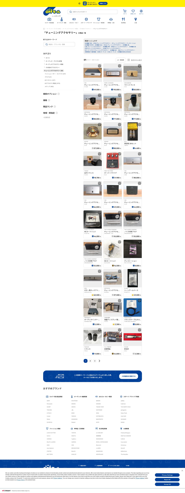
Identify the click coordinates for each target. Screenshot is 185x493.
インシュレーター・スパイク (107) (55, 74)
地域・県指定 (49, 113)
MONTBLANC (99, 454)
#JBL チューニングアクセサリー (93, 47)
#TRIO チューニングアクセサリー (102, 43)
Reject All (167, 479)
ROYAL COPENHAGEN (102, 442)
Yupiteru (73, 439)
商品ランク (48, 106)
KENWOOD (74, 419)
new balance (50, 448)
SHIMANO (123, 419)
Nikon (48, 419)
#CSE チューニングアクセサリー (93, 48)
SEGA (97, 413)
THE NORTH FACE (125, 407)
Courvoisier (124, 442)
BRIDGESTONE (75, 448)
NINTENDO (99, 410)
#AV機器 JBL (126, 45)
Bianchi (73, 451)
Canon (48, 416)
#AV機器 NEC (113, 50)
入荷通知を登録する (129, 376)
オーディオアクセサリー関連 (70, 29)
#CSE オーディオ (111, 52)
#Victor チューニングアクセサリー (113, 45)
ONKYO (73, 407)
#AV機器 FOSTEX (89, 45)
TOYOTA (73, 433)
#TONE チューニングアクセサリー (112, 48)
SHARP (49, 407)
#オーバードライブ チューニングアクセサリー (97, 50)
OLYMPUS (49, 422)
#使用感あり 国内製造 (90, 52)
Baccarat (98, 445)
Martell (123, 448)
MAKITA (73, 436)
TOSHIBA (49, 410)
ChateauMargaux (125, 433)
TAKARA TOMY (100, 407)
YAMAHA (73, 416)
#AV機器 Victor (99, 45)
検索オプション (50, 94)
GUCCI (48, 436)
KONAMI (98, 404)
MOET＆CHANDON (126, 436)
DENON (73, 404)
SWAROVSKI (99, 451)
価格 (45, 100)
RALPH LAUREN (51, 442)
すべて (48, 58)
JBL (72, 410)
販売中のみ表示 (136, 60)
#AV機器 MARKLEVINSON (124, 52)
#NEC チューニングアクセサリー (126, 50)
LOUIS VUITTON (51, 433)
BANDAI (98, 401)
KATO (97, 422)
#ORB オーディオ (101, 52)
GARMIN (73, 442)
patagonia (123, 410)
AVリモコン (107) (50, 80)
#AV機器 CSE (132, 47)
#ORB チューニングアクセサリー (119, 47)
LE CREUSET (99, 433)
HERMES (49, 439)
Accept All (167, 484)
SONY (48, 401)
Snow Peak (124, 413)
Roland (73, 422)
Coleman (123, 404)
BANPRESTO (99, 419)
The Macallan (124, 454)
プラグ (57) (48, 77)
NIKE (48, 445)
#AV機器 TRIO (88, 43)
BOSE (72, 413)
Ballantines (124, 451)
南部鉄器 (98, 436)
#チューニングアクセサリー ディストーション (124, 43)
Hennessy (123, 445)
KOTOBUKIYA (99, 416)
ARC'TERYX (50, 454)
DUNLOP (73, 454)
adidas (122, 401)
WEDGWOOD (99, 439)
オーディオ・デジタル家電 (54, 29)
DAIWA (122, 422)
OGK (72, 445)
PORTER (49, 451)
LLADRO (98, 448)
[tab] (49, 20)
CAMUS (123, 439)
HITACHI (49, 413)
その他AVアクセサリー (85, 29)
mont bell (123, 416)
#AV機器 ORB (106, 47)
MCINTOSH (74, 401)
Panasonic (49, 404)
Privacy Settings (167, 475)
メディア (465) (49, 86)
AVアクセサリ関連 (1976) (52, 83)
